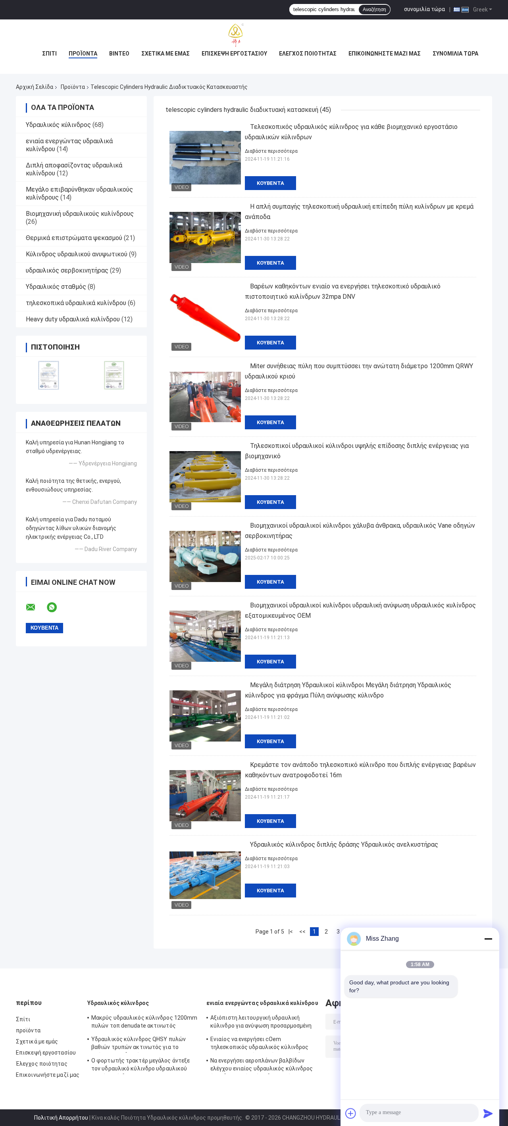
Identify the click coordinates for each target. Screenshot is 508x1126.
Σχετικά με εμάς (165, 53)
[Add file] (350, 1113)
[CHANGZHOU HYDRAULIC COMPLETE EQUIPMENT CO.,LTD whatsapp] (57, 607)
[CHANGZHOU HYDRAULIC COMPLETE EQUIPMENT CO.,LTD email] (36, 607)
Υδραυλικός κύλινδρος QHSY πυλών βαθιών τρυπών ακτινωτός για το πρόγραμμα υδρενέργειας (138, 1044)
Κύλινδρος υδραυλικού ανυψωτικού (76, 254)
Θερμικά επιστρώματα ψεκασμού (74, 238)
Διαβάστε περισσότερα (271, 151)
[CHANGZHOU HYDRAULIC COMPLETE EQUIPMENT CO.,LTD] (254, 35)
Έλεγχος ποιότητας (308, 53)
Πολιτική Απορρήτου (61, 1117)
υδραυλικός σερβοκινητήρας (67, 270)
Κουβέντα (270, 183)
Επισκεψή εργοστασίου (234, 53)
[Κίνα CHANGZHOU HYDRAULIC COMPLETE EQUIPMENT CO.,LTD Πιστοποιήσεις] (48, 375)
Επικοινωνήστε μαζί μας (384, 53)
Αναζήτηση (374, 9)
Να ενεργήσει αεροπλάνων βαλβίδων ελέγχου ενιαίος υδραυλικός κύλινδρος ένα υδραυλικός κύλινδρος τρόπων (261, 1065)
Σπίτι (49, 53)
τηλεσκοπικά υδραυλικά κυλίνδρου (76, 303)
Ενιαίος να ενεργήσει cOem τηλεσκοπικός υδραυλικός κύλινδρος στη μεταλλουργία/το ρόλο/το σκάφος (260, 1044)
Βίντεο (119, 53)
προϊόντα (83, 53)
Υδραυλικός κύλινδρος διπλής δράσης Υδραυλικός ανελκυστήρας (344, 844)
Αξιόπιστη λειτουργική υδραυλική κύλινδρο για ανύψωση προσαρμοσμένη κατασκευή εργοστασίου (261, 1023)
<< (302, 931)
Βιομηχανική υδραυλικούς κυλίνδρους (80, 213)
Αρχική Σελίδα (34, 87)
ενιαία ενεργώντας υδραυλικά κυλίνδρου (262, 1003)
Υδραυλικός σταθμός (56, 286)
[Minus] (488, 938)
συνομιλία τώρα (424, 9)
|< (291, 931)
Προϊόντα (73, 87)
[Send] (488, 1113)
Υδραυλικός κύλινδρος (58, 125)
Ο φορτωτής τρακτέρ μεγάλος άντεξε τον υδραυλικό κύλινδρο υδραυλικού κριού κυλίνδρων (140, 1065)
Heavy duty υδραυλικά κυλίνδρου (73, 319)
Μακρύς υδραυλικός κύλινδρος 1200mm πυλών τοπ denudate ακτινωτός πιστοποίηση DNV (144, 1023)
